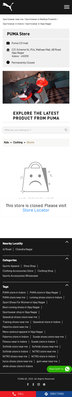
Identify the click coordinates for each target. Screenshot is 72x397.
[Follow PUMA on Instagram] (38, 384)
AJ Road (7, 249)
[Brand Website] (44, 384)
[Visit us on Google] (33, 384)
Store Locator (36, 210)
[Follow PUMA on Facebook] (28, 384)
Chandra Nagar (24, 249)
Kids (6, 142)
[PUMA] (8, 7)
